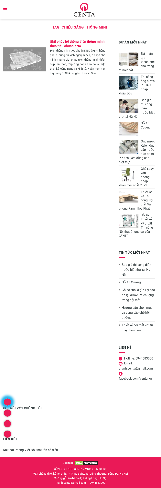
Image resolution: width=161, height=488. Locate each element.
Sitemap (68, 463)
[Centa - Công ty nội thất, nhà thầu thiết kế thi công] (84, 10)
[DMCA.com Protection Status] (86, 463)
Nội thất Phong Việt (16, 450)
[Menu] (5, 9)
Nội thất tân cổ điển (44, 450)
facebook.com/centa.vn (135, 378)
